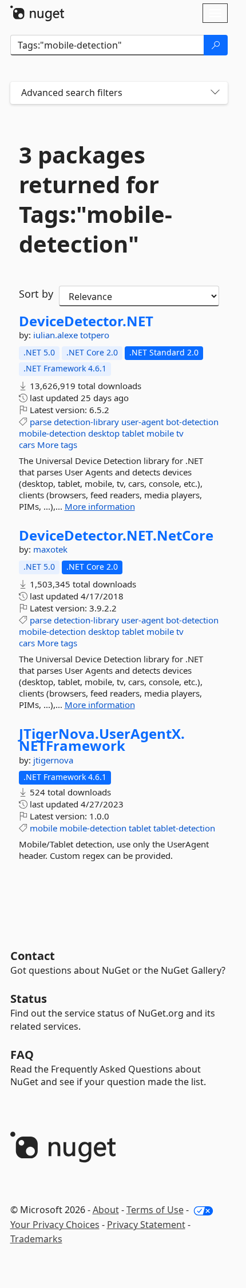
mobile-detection (52, 433)
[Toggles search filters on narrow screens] (215, 93)
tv (180, 433)
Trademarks (36, 1239)
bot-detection (192, 421)
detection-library (86, 421)
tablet (133, 433)
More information (100, 506)
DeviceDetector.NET (86, 321)
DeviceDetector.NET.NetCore (116, 535)
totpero (94, 335)
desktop (104, 433)
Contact (32, 955)
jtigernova (53, 760)
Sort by (36, 294)
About (106, 1209)
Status (28, 998)
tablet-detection (184, 828)
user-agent (142, 421)
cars (27, 444)
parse (40, 421)
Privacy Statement (146, 1224)
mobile (160, 433)
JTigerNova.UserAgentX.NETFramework (102, 739)
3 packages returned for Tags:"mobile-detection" (95, 199)
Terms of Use (155, 1209)
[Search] (216, 45)
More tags (57, 444)
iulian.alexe (56, 335)
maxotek (50, 549)
